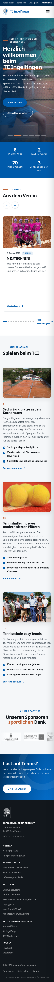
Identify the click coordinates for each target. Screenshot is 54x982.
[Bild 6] (43, 135)
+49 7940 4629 (10, 850)
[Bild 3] (24, 135)
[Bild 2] (16, 135)
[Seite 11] (30, 321)
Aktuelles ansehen (17, 112)
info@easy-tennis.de (13, 877)
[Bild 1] (10, 135)
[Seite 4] (13, 321)
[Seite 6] (18, 321)
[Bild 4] (31, 135)
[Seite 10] (28, 321)
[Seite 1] (5, 321)
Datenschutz (23, 971)
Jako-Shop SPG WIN (12, 908)
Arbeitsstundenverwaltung (16, 913)
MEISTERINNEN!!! (19, 258)
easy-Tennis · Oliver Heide (15, 867)
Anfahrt (36, 971)
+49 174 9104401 (12, 872)
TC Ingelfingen (10, 931)
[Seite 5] (16, 321)
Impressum (8, 971)
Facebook (21, 2)
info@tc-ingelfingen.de (14, 855)
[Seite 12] (33, 321)
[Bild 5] (37, 135)
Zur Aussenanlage (12, 468)
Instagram (34, 2)
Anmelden (47, 2)
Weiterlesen (13, 305)
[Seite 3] (11, 321)
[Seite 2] (8, 321)
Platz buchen (8, 2)
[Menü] (47, 11)
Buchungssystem (11, 889)
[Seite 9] (25, 321)
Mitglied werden (16, 788)
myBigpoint (9, 904)
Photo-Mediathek (11, 894)
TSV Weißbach (10, 926)
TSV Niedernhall (11, 935)
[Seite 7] (21, 321)
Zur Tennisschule (12, 681)
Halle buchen (10, 578)
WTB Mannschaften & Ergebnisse (19, 899)
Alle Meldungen (43, 321)
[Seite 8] (23, 321)
